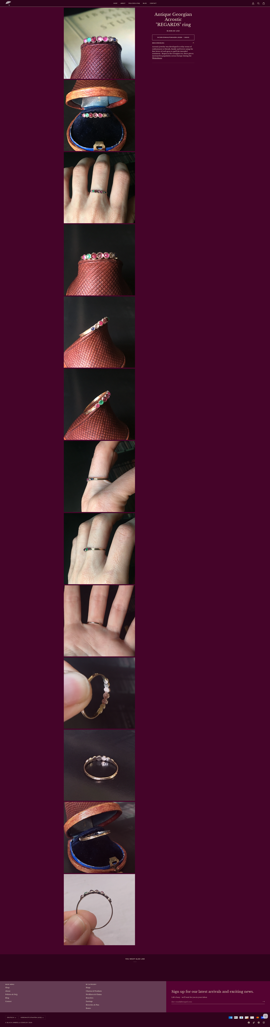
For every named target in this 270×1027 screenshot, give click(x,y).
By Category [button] (91, 984)
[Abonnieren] (263, 1001)
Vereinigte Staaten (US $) (31, 1017)
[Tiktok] (254, 1023)
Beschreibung (158, 43)
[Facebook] (249, 1023)
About (7, 991)
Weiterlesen (157, 58)
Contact (8, 1001)
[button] (115, 3)
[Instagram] (264, 1023)
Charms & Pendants (94, 991)
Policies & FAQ (11, 994)
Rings (88, 988)
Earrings (89, 1001)
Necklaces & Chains (94, 994)
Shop (7, 988)
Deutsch (10, 1017)
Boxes (88, 1008)
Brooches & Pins (92, 1005)
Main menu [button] (9, 984)
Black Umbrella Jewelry (17, 1022)
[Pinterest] (259, 1023)
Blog (7, 998)
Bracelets (89, 998)
